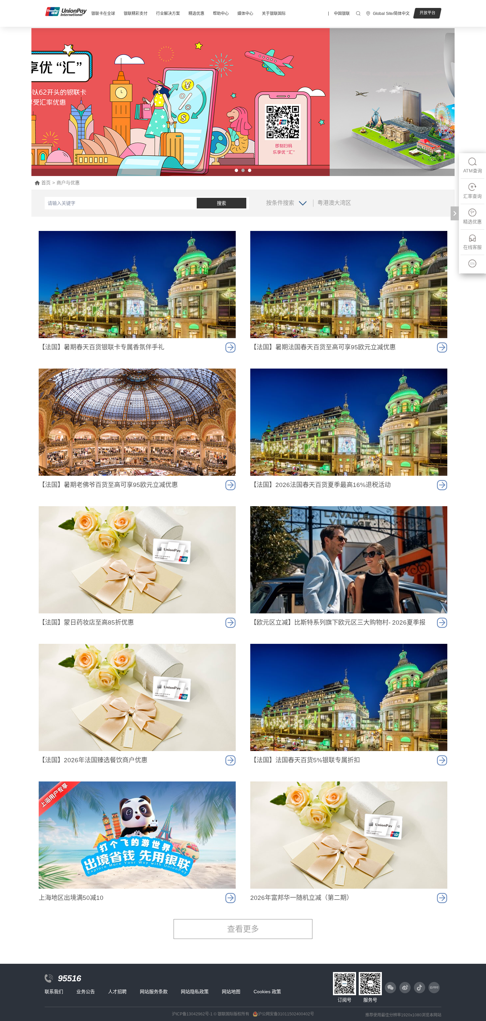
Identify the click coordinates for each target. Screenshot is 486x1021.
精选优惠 (196, 13)
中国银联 (342, 13)
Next (446, 102)
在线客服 (472, 247)
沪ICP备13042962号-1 (192, 1014)
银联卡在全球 (103, 13)
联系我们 (54, 991)
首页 (46, 182)
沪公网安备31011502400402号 (286, 1014)
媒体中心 (245, 13)
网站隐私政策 (195, 991)
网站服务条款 (154, 991)
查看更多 (243, 928)
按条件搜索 (280, 203)
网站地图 (231, 991)
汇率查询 (472, 196)
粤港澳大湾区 (334, 203)
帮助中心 (221, 13)
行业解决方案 (168, 13)
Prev (40, 102)
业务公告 (85, 991)
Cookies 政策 (267, 991)
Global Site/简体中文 (391, 13)
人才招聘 (117, 991)
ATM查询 (472, 170)
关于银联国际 (274, 13)
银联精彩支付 (135, 13)
